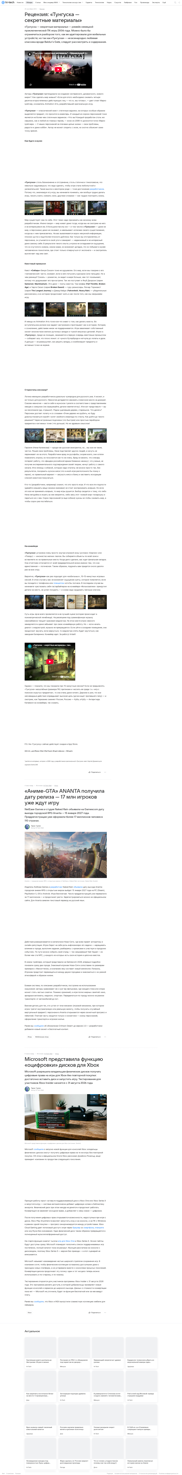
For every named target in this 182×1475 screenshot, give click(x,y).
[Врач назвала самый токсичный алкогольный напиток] (40, 1420)
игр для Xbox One (66, 1241)
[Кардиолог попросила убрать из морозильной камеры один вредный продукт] (141, 1353)
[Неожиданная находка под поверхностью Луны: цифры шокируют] (40, 1454)
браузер (76, 1227)
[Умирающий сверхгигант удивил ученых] (108, 1353)
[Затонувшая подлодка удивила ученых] (74, 1386)
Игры (56, 785)
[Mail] (3, 2)
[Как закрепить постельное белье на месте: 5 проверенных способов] (40, 1386)
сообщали (39, 1026)
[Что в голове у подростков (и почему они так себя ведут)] (108, 1454)
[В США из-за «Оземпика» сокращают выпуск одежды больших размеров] (141, 1420)
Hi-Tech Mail (47, 785)
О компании (10, 1473)
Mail (3, 1473)
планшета (99, 1227)
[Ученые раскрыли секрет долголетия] (108, 1420)
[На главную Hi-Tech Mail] (9, 2)
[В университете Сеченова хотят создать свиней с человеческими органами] (108, 1386)
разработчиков (97, 189)
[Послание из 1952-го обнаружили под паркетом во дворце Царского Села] (74, 1353)
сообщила (38, 1149)
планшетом (59, 583)
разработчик (56, 887)
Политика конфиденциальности (168, 1473)
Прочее (42, 9)
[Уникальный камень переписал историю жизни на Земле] (141, 1454)
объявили (78, 887)
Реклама (18, 1473)
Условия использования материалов (126, 1473)
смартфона (89, 1227)
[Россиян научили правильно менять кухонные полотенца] (74, 1420)
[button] (34, 208)
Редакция (110, 1473)
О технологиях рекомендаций (148, 1473)
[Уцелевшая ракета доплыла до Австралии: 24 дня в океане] (40, 1353)
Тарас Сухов (36, 826)
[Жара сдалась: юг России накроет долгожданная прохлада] (74, 1454)
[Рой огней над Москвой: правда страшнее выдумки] (141, 1386)
